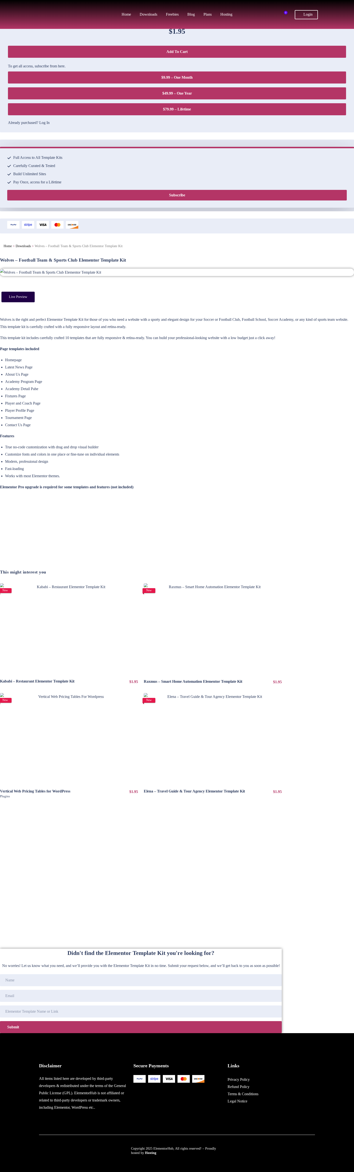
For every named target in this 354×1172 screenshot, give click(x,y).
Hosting (150, 1153)
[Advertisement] (141, 535)
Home (8, 246)
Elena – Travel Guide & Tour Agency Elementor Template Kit (194, 791)
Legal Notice (237, 1101)
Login (307, 14)
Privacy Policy (239, 1079)
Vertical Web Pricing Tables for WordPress (35, 791)
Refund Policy (238, 1087)
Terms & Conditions (243, 1094)
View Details (69, 629)
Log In (44, 123)
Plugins (5, 796)
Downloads (23, 246)
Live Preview (18, 297)
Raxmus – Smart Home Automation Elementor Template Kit (193, 681)
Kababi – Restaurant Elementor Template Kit (37, 681)
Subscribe (177, 195)
